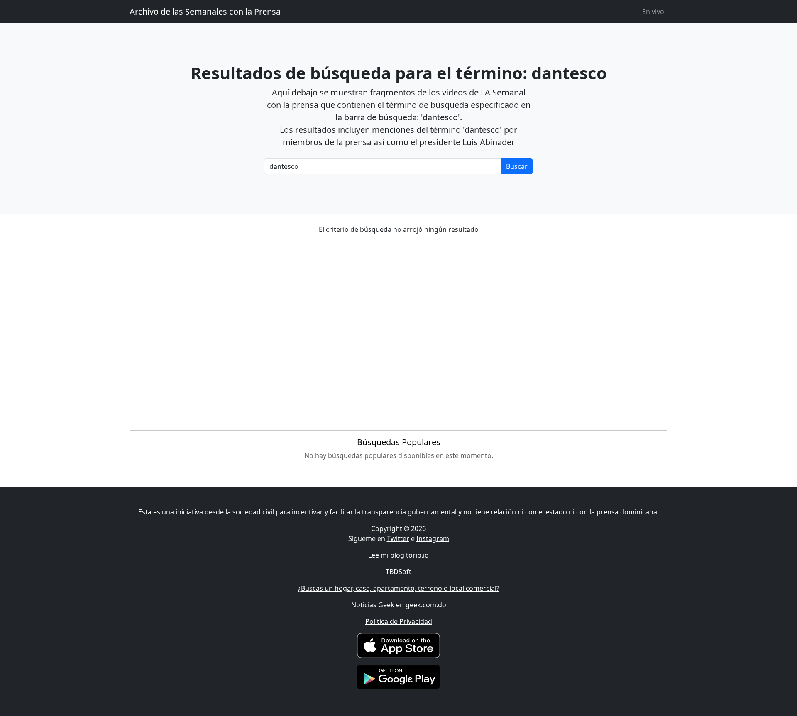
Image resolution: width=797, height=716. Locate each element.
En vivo (653, 11)
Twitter (398, 538)
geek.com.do (426, 604)
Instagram (432, 538)
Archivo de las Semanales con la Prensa (205, 11)
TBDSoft (398, 571)
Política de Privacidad (398, 621)
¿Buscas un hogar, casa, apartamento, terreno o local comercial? (398, 588)
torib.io (417, 555)
